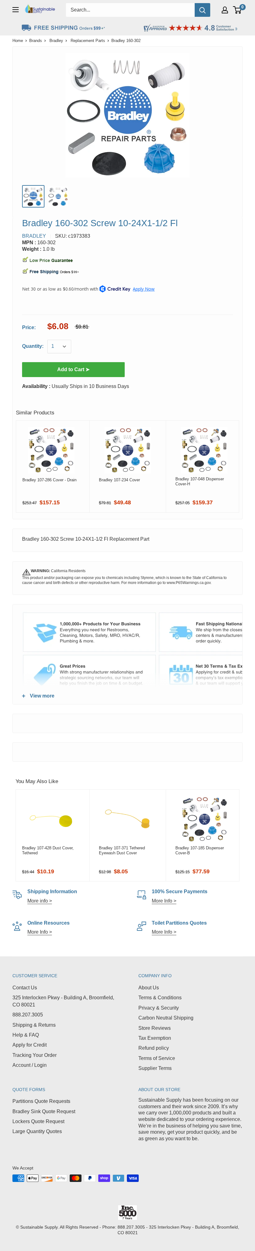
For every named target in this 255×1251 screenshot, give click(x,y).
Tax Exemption (154, 1038)
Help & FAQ (25, 1035)
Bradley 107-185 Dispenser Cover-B (199, 850)
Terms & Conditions (160, 997)
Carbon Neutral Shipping (165, 1017)
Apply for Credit (29, 1045)
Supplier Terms (155, 1068)
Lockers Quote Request (38, 1121)
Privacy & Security (158, 1008)
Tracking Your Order (34, 1055)
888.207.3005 (27, 1014)
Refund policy (153, 1048)
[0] (237, 10)
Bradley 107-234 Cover (119, 480)
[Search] (202, 10)
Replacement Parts (88, 40)
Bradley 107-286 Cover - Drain (49, 480)
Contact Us (24, 987)
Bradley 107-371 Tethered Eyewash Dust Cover (122, 850)
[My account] (225, 10)
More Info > (164, 900)
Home (17, 40)
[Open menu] (15, 9)
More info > (39, 900)
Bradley (56, 40)
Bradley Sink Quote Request (43, 1111)
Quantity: (33, 346)
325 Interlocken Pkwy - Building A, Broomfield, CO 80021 (63, 1001)
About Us (148, 987)
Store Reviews (154, 1028)
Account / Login (29, 1065)
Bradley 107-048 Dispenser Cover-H (199, 481)
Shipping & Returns (34, 1025)
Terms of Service (156, 1058)
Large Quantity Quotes (37, 1131)
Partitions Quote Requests (41, 1101)
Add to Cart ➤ (73, 369)
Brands (35, 40)
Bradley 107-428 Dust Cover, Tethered (48, 850)
